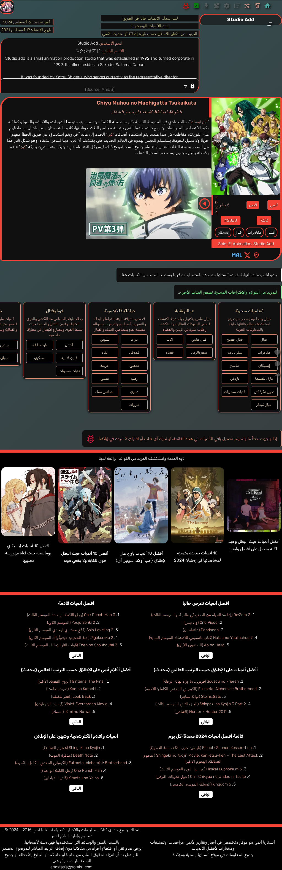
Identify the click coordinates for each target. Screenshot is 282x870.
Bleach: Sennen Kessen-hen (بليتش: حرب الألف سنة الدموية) (201, 747)
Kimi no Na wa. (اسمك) (71, 711)
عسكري (39, 358)
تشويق (104, 339)
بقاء (104, 352)
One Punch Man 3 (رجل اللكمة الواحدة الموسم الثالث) (71, 614)
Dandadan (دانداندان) (201, 630)
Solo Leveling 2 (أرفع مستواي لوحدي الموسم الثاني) (71, 630)
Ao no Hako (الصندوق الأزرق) (200, 645)
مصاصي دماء (104, 392)
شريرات (134, 405)
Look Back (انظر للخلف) (71, 696)
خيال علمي (199, 339)
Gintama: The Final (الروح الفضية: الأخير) (71, 681)
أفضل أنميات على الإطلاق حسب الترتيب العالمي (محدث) (206, 669)
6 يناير (224, 205)
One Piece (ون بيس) (201, 622)
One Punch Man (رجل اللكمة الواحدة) (71, 770)
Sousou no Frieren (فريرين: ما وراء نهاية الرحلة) (201, 681)
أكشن (271, 232)
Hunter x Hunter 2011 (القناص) (201, 711)
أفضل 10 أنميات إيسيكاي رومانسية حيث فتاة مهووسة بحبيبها (28, 553)
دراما (134, 339)
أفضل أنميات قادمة (76, 603)
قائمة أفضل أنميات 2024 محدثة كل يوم (205, 736)
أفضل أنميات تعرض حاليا (206, 603)
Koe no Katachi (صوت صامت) (71, 688)
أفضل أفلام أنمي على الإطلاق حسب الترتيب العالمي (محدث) (76, 669)
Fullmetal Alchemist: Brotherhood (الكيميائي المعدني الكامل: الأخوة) (201, 688)
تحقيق (134, 365)
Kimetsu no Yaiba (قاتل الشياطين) (71, 778)
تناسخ (234, 365)
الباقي (205, 655)
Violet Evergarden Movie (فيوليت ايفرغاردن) (71, 704)
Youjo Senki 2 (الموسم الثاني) (71, 622)
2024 (216, 205)
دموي (134, 392)
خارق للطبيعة (264, 378)
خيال (238, 232)
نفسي (105, 378)
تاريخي (234, 378)
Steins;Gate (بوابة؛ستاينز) (200, 696)
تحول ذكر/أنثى (264, 392)
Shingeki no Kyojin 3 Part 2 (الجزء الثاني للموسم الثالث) (200, 704)
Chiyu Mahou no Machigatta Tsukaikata (146, 107)
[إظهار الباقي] (100, 85)
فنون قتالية (69, 358)
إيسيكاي (223, 232)
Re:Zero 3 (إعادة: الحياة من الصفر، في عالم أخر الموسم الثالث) (200, 614)
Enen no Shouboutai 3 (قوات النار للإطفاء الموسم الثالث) (71, 645)
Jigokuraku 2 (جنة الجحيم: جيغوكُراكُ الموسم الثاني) (71, 637)
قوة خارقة (39, 345)
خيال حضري (234, 339)
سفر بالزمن (235, 352)
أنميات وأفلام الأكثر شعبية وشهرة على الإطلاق (76, 736)
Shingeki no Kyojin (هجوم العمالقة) (71, 747)
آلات (169, 339)
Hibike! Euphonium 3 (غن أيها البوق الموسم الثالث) (201, 769)
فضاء (169, 352)
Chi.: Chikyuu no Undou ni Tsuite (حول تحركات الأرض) (201, 776)
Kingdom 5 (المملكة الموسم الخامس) (200, 784)
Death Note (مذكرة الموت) (71, 755)
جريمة (104, 365)
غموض (134, 352)
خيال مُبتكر (264, 405)
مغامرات (255, 232)
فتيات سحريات (234, 392)
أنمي (274, 205)
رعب (134, 378)
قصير (253, 205)
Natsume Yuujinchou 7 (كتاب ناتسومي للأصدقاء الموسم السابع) (201, 637)
